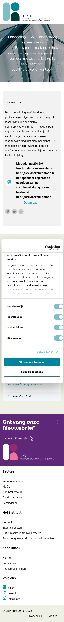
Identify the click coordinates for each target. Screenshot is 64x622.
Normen (7, 557)
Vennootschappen (13, 481)
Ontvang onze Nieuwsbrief (21, 425)
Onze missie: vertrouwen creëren (22, 533)
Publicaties (9, 563)
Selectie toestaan (32, 371)
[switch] (58, 317)
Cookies (52, 616)
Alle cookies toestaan (32, 361)
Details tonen (45, 351)
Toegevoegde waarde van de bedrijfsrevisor (29, 538)
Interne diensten (12, 527)
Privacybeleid (35, 616)
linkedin (12, 593)
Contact (7, 522)
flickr (11, 587)
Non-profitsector (12, 492)
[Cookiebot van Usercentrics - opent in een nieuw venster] (45, 247)
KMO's (6, 486)
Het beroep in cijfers (14, 568)
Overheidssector (12, 497)
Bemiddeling (10, 503)
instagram (14, 598)
